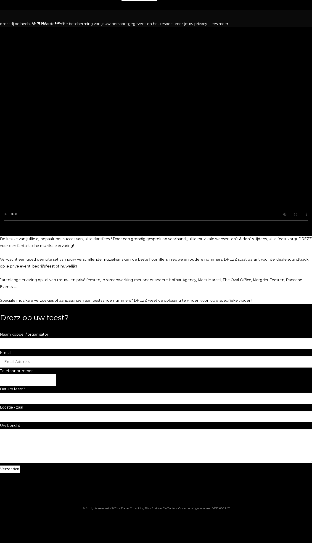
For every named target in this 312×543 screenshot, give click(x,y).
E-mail (5, 352)
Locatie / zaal (11, 407)
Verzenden (9, 469)
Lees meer (218, 24)
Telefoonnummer (16, 371)
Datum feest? (12, 389)
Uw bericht (10, 425)
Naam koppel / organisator (24, 334)
